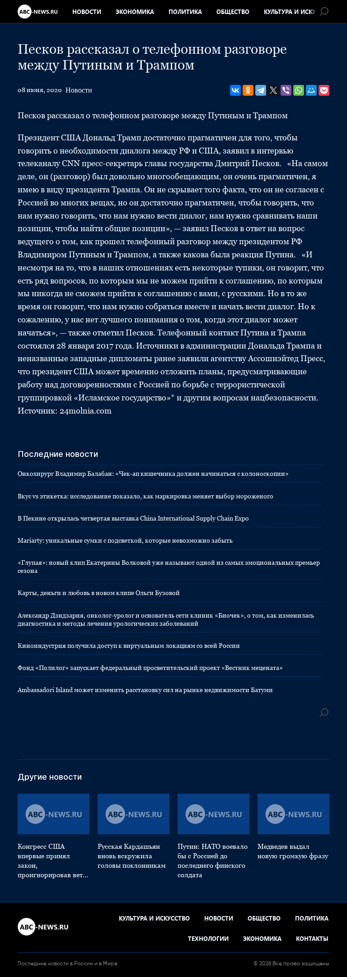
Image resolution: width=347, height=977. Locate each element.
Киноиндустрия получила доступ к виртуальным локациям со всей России (129, 645)
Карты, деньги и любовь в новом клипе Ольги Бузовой (99, 592)
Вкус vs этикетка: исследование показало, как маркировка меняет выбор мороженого (145, 496)
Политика (185, 11)
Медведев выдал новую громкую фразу (293, 851)
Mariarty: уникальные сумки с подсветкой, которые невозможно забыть (125, 540)
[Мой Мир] (311, 90)
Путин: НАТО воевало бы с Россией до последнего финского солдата (213, 860)
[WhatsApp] (298, 90)
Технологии (208, 938)
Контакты (312, 938)
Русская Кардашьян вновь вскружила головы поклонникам (132, 855)
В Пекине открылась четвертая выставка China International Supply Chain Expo (133, 518)
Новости (86, 11)
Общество (232, 11)
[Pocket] (324, 90)
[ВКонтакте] (235, 90)
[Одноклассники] (248, 90)
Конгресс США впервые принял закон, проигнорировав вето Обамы (52, 860)
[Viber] (286, 90)
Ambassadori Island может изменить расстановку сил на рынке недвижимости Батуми (145, 689)
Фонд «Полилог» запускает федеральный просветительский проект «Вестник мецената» (150, 667)
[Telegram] (260, 90)
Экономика (135, 11)
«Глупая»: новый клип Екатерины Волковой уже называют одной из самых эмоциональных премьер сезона (169, 566)
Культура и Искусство (299, 11)
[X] (273, 90)
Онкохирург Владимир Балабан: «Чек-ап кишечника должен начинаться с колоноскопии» (153, 473)
